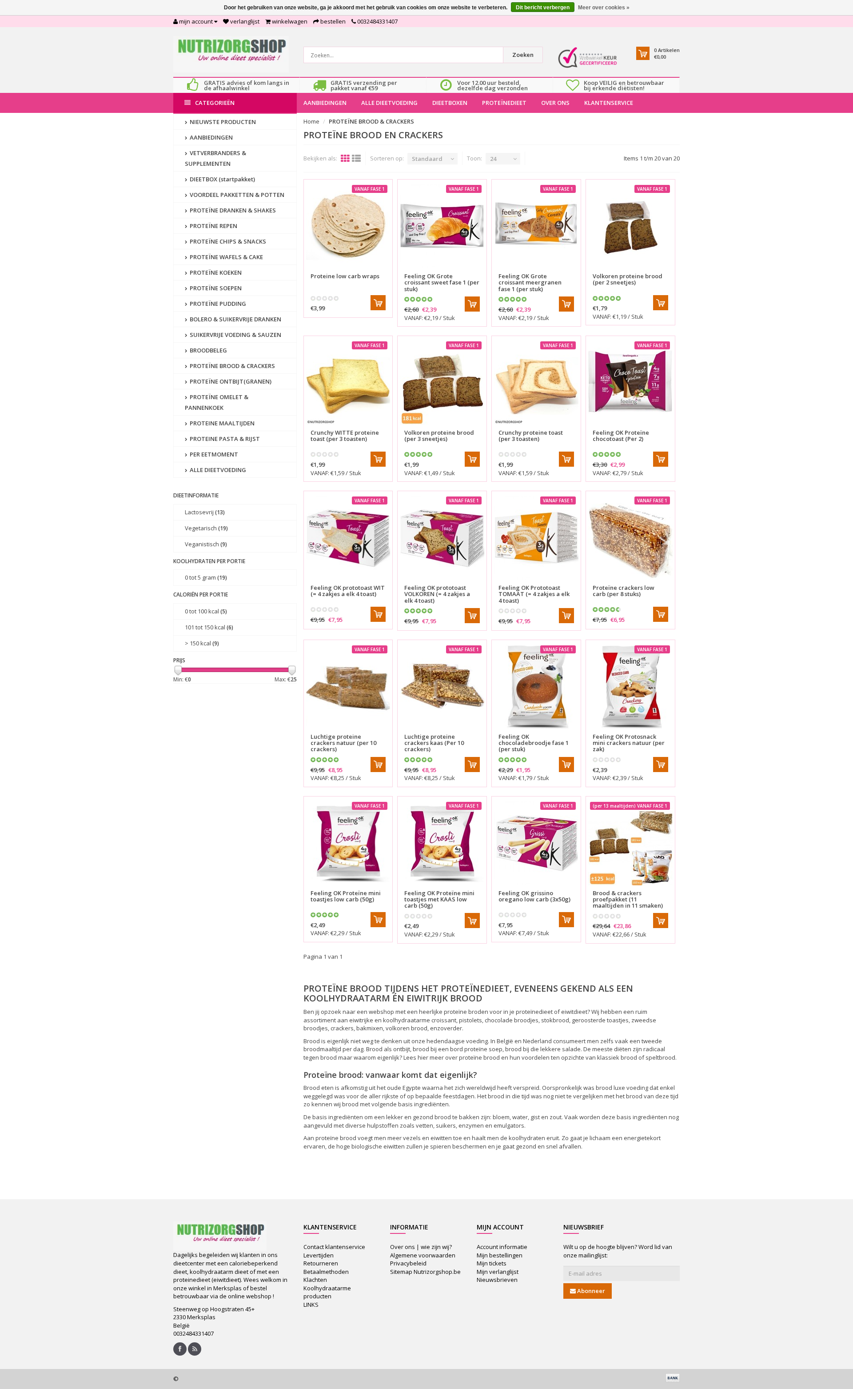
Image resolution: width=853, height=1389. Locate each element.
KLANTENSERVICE (608, 103)
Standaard (427, 159)
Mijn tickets (491, 1263)
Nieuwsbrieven (497, 1280)
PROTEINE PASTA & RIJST (224, 439)
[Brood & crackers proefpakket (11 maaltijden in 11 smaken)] (630, 843)
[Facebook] (180, 1349)
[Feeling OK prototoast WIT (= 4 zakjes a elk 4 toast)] (348, 538)
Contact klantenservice (334, 1247)
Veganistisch (206, 544)
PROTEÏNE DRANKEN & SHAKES (232, 210)
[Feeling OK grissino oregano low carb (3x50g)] (536, 843)
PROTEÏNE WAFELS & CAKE (225, 257)
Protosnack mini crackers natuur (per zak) (629, 743)
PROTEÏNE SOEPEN (215, 288)
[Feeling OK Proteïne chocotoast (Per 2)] (630, 382)
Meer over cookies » (604, 7)
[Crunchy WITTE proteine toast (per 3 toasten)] (348, 382)
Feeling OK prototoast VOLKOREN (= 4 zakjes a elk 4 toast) (437, 594)
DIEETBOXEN (449, 103)
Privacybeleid (408, 1263)
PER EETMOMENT (213, 454)
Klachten (315, 1280)
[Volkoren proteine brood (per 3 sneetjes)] (442, 382)
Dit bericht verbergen (543, 7)
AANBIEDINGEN (325, 103)
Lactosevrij (205, 512)
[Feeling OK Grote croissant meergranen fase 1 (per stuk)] (536, 226)
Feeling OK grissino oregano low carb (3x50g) (534, 896)
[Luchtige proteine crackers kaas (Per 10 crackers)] (442, 686)
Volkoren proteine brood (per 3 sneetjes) (439, 435)
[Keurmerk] (587, 57)
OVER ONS (555, 103)
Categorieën (215, 103)
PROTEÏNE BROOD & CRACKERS (231, 366)
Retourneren (320, 1263)
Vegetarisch (206, 528)
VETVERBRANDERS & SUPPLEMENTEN (215, 158)
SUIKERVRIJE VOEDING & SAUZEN (234, 335)
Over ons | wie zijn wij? (421, 1247)
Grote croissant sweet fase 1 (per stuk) (441, 282)
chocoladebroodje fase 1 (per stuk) (533, 743)
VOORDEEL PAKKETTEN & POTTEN (236, 195)
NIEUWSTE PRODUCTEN (222, 122)
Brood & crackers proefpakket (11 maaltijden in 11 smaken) (628, 899)
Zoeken (523, 55)
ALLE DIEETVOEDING (389, 103)
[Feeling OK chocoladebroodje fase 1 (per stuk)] (536, 686)
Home (311, 121)
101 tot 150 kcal (209, 627)
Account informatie (502, 1247)
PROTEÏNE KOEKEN (215, 272)
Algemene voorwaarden (422, 1255)
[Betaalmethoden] (673, 1377)
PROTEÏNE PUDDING (217, 304)
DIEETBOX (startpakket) (221, 179)
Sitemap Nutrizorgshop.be (425, 1272)
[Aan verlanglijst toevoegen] (366, 270)
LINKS (311, 1305)
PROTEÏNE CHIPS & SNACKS (227, 241)
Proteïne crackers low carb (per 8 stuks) (623, 591)
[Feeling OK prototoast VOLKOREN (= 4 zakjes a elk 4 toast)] (442, 538)
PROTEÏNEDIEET (504, 103)
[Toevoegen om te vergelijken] (382, 270)
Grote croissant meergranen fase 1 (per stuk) (530, 282)
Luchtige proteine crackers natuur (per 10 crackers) (343, 743)
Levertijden (318, 1255)
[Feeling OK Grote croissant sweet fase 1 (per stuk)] (442, 226)
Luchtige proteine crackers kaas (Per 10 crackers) (434, 743)
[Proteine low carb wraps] (348, 226)
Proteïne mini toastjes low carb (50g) (346, 896)
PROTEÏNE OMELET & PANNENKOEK (216, 402)
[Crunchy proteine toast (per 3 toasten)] (536, 382)
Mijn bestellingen (499, 1255)
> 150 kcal (202, 643)
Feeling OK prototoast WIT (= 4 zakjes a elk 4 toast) (348, 591)
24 (493, 159)
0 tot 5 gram (206, 577)
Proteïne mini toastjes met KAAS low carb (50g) (439, 899)
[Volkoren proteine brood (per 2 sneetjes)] (630, 226)
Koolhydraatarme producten (327, 1292)
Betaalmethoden (326, 1272)
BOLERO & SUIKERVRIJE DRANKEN (234, 319)
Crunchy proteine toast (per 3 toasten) (530, 435)
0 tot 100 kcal (206, 611)
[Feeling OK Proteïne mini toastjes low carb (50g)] (348, 843)
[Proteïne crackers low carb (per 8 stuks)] (630, 538)
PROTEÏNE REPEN (212, 226)
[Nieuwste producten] (194, 1349)
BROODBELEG (207, 350)
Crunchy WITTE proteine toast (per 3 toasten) (345, 435)
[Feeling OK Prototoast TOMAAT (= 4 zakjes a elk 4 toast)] (536, 538)
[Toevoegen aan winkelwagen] (378, 302)
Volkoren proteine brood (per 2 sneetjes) (627, 279)
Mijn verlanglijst (497, 1272)
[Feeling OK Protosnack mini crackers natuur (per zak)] (630, 686)
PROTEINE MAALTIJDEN (221, 423)
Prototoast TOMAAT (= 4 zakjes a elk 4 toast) (534, 594)
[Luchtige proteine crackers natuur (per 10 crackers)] (348, 686)
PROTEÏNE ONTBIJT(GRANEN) (229, 381)
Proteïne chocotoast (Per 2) (621, 435)
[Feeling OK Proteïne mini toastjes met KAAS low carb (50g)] (442, 843)
